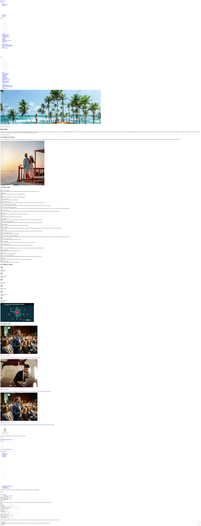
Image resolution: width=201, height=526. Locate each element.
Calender (4, 39)
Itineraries (4, 5)
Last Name (2, 506)
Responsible (5, 41)
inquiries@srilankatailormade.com (6, 439)
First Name (2, 505)
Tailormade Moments (6, 79)
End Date (2, 499)
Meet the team (5, 77)
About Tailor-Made (6, 34)
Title (1, 503)
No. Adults (2, 510)
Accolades (4, 37)
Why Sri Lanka (5, 4)
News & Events (5, 47)
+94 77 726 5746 (3, 451)
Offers (4, 38)
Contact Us (4, 456)
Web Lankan (37, 489)
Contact (4, 16)
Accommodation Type (4, 507)
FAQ (3, 46)
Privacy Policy (5, 44)
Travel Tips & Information (7, 40)
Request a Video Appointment (7, 86)
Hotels (4, 15)
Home (4, 3)
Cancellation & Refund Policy (7, 85)
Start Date (2, 498)
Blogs (3, 42)
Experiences (5, 14)
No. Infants (2, 509)
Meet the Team (5, 35)
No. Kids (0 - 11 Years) (4, 508)
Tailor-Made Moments (6, 36)
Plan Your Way (5, 78)
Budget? (1, 511)
